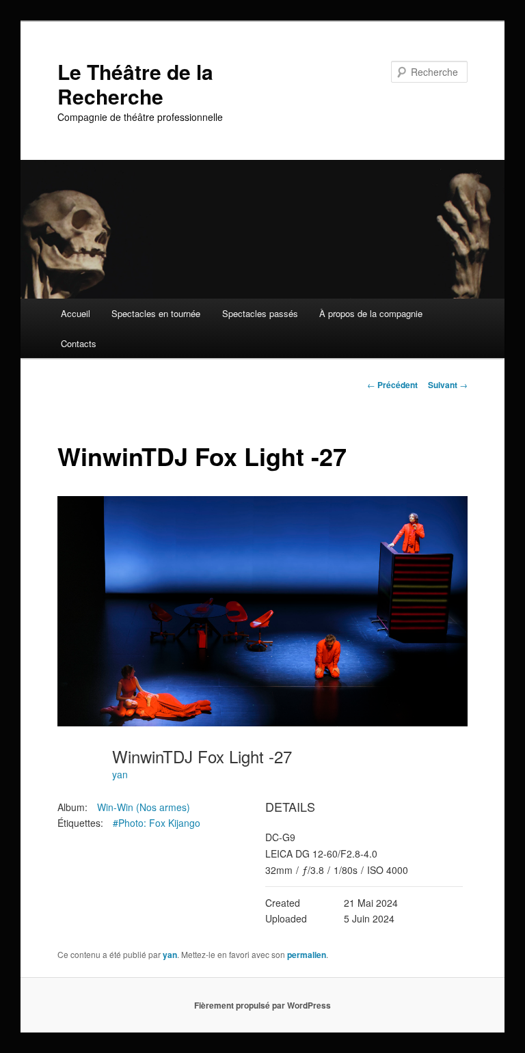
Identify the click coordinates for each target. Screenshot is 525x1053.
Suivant (448, 385)
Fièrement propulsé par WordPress (262, 1005)
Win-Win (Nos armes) (143, 807)
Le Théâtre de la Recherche (135, 84)
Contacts (78, 343)
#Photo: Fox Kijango (156, 823)
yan (120, 774)
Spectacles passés (260, 313)
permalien (306, 954)
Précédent (392, 385)
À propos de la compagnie (370, 313)
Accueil (75, 313)
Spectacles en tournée (155, 313)
